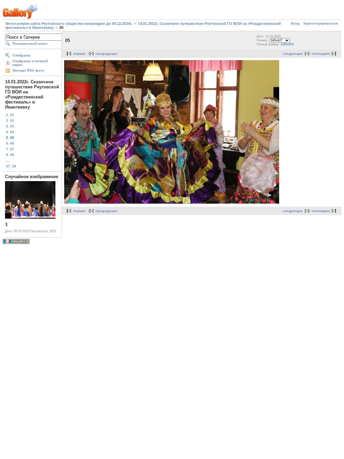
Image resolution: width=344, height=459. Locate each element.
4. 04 (10, 132)
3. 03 (10, 126)
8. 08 (10, 155)
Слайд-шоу (21, 55)
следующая (293, 53)
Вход (295, 23)
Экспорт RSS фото (28, 70)
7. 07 (10, 149)
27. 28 (11, 166)
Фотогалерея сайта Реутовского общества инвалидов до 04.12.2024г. (68, 24)
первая (79, 53)
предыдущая (106, 53)
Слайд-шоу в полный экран (30, 63)
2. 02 (10, 120)
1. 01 (10, 115)
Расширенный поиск (29, 43)
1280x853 (287, 44)
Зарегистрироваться (320, 23)
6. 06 (10, 143)
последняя (321, 53)
